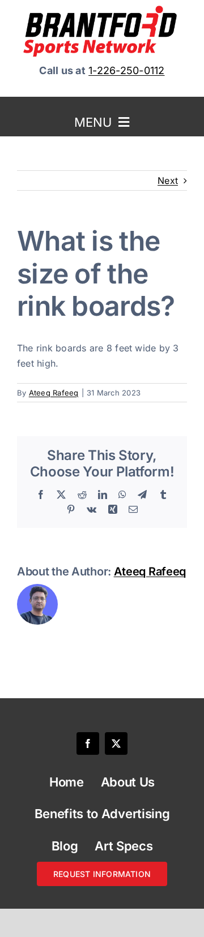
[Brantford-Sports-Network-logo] (102, 10)
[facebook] (87, 743)
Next (168, 180)
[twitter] (116, 743)
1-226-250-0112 (126, 70)
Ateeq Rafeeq (54, 392)
